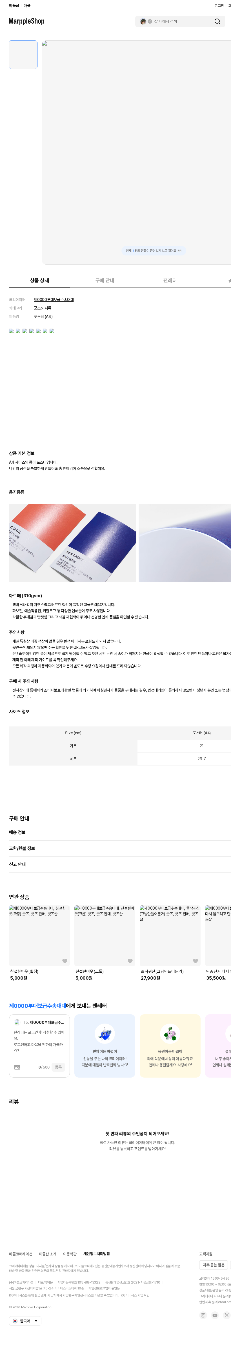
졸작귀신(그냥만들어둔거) (162, 971)
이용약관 (69, 1254)
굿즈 (37, 308)
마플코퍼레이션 (20, 1254)
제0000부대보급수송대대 (54, 299)
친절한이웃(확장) (24, 971)
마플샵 (14, 5)
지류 (48, 308)
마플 (27, 5)
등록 (58, 1067)
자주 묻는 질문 (213, 1265)
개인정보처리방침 (96, 1253)
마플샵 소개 (48, 1254)
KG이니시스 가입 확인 (135, 1295)
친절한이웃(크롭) (89, 971)
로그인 (219, 5)
